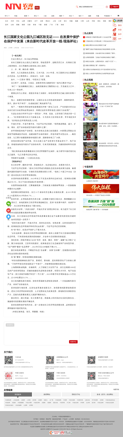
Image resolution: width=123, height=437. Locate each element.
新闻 (25, 16)
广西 (56, 24)
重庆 (110, 21)
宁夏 (40, 24)
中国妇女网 (75, 402)
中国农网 (7, 402)
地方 (80, 16)
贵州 (6, 24)
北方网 (88, 402)
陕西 (23, 24)
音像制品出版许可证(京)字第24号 (75, 424)
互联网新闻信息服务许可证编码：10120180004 (78, 421)
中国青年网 (80, 400)
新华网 (34, 400)
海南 (62, 24)
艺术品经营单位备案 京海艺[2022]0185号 (52, 424)
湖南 (104, 21)
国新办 (45, 400)
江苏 (59, 21)
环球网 (82, 402)
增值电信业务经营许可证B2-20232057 (104, 421)
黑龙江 (48, 21)
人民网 (28, 400)
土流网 (25, 405)
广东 (51, 24)
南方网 (93, 402)
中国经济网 (37, 402)
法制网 (23, 400)
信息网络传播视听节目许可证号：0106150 (52, 421)
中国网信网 (8, 400)
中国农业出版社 (9, 405)
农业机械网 (18, 405)
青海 (34, 24)
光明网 (101, 400)
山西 (23, 21)
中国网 (65, 400)
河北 (17, 21)
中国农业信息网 (110, 402)
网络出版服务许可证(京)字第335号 (30, 424)
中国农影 (107, 16)
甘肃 (29, 24)
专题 (97, 16)
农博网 (31, 405)
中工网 (68, 402)
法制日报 (87, 400)
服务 (89, 16)
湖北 (98, 21)
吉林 (41, 21)
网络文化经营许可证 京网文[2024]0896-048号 (80, 426)
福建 (76, 21)
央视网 (40, 400)
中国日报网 (72, 400)
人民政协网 (16, 400)
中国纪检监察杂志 (110, 400)
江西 (82, 21)
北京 (6, 21)
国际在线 (55, 402)
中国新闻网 (58, 400)
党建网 (49, 402)
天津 (12, 21)
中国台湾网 (29, 402)
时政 (37, 7)
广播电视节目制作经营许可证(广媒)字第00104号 (99, 424)
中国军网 (62, 402)
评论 (35, 16)
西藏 (17, 24)
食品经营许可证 (14, 424)
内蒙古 (29, 21)
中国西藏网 (21, 402)
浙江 (65, 21)
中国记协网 (100, 402)
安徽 (71, 21)
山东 (87, 21)
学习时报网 (95, 400)
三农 (45, 16)
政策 (53, 16)
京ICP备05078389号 (14, 421)
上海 (54, 21)
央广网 (51, 400)
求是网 (14, 402)
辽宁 (36, 21)
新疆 (45, 24)
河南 (93, 21)
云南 (12, 24)
